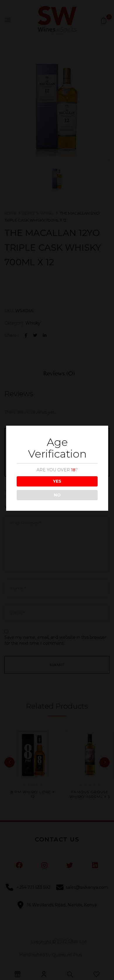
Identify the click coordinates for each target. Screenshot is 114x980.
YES (57, 481)
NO (57, 495)
